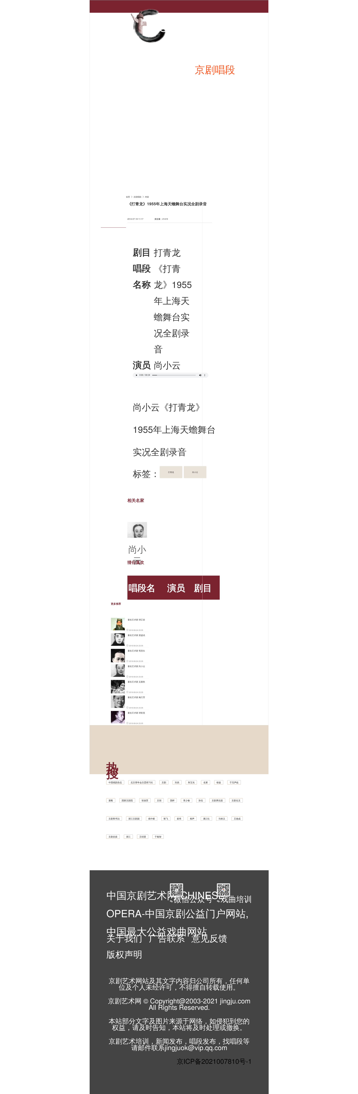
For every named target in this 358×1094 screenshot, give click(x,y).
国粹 (172, 800)
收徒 (218, 782)
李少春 (186, 800)
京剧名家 (235, 119)
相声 (192, 818)
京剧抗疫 (113, 836)
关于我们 (124, 937)
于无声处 (234, 782)
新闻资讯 (163, 69)
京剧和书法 (114, 818)
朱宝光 (191, 782)
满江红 (206, 818)
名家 (205, 782)
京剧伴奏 (183, 119)
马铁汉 (221, 818)
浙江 (128, 836)
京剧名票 (132, 169)
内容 (147, 196)
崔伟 (179, 818)
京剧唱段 (215, 69)
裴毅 (111, 800)
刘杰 (177, 782)
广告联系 (167, 937)
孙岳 (201, 800)
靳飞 (166, 818)
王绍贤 (142, 836)
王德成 (237, 818)
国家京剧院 (127, 800)
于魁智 (158, 836)
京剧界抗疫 (217, 800)
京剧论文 (236, 800)
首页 (122, 69)
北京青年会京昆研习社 (142, 782)
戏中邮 (151, 818)
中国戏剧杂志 (115, 782)
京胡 (159, 800)
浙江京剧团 (134, 818)
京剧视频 (132, 119)
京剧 (164, 782)
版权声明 (124, 953)
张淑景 (145, 800)
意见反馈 (209, 937)
